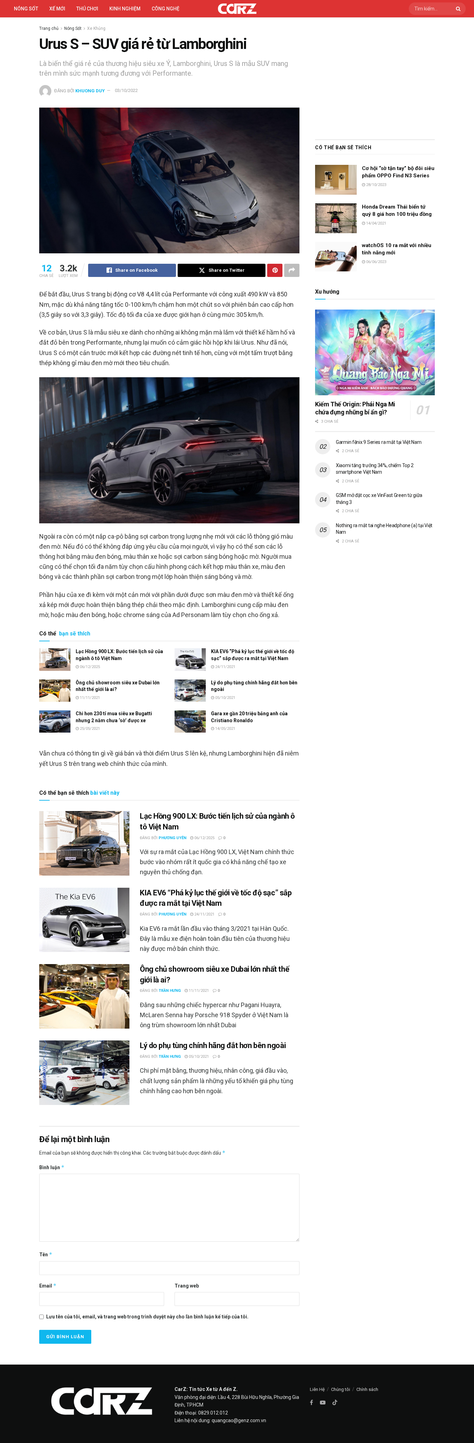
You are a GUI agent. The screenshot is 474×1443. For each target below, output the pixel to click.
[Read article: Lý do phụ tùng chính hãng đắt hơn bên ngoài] (190, 691)
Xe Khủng (96, 28)
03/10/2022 (126, 90)
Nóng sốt (26, 8)
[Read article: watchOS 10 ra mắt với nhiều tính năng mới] (336, 257)
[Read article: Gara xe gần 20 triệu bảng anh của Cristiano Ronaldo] (190, 721)
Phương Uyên (172, 838)
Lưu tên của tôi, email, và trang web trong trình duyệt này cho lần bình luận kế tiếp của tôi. (147, 1316)
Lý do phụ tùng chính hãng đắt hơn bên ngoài (213, 1045)
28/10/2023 (375, 185)
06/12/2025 (89, 667)
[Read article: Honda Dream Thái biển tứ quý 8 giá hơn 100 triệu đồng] (336, 218)
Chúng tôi (340, 1389)
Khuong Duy (90, 90)
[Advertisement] (375, 76)
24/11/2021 (224, 667)
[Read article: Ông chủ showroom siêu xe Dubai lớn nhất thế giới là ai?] (54, 691)
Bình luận (52, 1167)
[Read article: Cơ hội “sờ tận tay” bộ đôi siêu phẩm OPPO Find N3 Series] (336, 180)
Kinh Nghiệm (125, 8)
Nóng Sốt (73, 28)
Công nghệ (165, 8)
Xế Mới (57, 8)
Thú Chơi (87, 8)
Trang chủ (49, 28)
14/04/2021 (375, 223)
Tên (45, 1254)
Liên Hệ (317, 1389)
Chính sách (367, 1389)
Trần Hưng (170, 990)
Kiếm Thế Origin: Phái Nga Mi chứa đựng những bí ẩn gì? (355, 408)
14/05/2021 (224, 728)
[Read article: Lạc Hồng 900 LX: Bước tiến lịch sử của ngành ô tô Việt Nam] (54, 659)
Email (48, 1285)
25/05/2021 (89, 728)
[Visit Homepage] (237, 8)
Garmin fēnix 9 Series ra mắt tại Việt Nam (379, 442)
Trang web (187, 1286)
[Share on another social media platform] (291, 270)
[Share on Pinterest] (274, 270)
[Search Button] (459, 8)
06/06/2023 (375, 262)
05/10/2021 (224, 697)
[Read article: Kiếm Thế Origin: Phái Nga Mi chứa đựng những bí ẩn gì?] (375, 352)
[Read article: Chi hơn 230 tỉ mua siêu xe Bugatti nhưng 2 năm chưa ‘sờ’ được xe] (54, 721)
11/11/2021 (89, 697)
